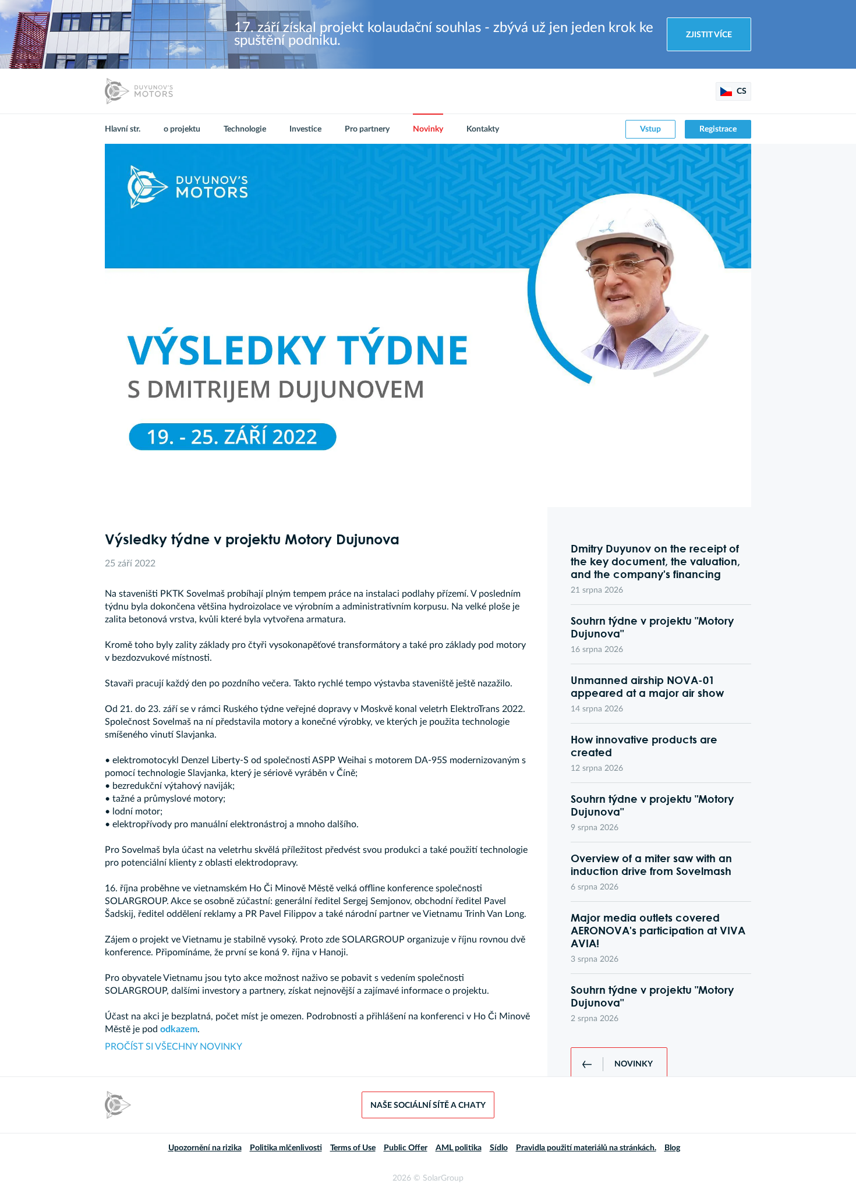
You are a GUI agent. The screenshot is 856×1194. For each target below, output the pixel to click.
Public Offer (405, 1148)
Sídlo (499, 1148)
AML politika (459, 1148)
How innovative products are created (644, 746)
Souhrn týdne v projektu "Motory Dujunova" (652, 627)
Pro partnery (367, 129)
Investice (305, 129)
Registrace (718, 129)
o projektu (182, 129)
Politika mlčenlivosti (286, 1148)
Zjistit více (709, 35)
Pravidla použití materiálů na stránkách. (586, 1148)
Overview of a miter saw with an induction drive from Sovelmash (651, 864)
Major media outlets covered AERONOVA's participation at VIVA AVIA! (658, 930)
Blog (672, 1148)
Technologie (245, 129)
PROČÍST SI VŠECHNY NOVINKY (173, 1046)
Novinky (428, 129)
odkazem (178, 1029)
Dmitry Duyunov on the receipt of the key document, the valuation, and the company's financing (655, 561)
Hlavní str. (122, 129)
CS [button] (741, 91)
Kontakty (482, 129)
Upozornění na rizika (205, 1148)
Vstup (650, 129)
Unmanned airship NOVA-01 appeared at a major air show (647, 686)
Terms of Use (353, 1148)
